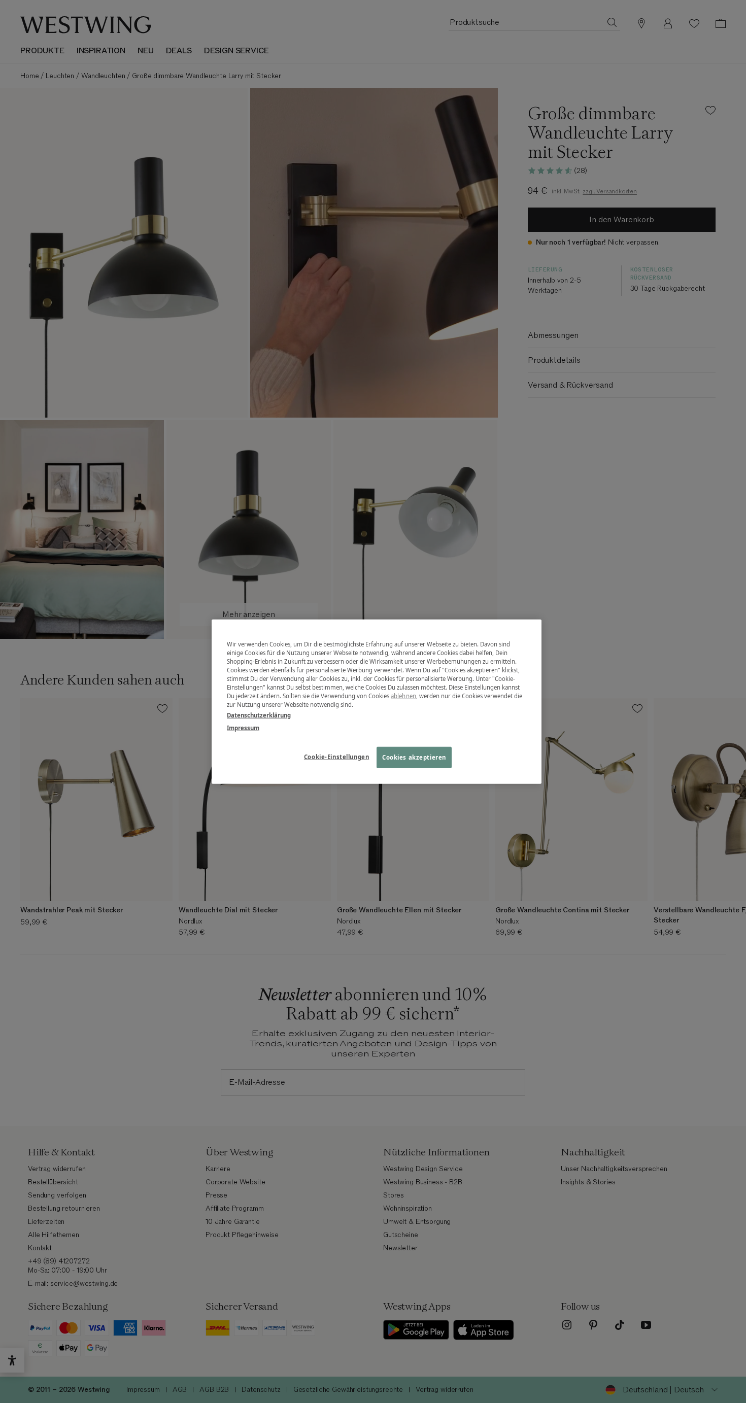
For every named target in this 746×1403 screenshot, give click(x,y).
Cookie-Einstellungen (336, 757)
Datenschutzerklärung (259, 715)
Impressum (243, 728)
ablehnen (403, 696)
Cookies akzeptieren (414, 757)
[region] (376, 701)
